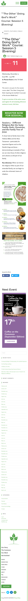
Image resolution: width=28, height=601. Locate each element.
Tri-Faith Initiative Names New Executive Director (11, 369)
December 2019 (4, 477)
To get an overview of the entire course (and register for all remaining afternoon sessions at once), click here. (14, 101)
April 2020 (3, 466)
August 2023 (3, 412)
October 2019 (4, 482)
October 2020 (4, 456)
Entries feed (3, 518)
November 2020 (4, 453)
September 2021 (4, 430)
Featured (3, 501)
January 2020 (3, 474)
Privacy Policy (17, 598)
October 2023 (4, 406)
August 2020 (3, 461)
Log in (2, 516)
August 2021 (3, 432)
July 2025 (3, 399)
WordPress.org (4, 521)
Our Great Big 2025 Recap (6, 363)
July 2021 (3, 435)
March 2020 (3, 469)
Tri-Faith (3, 509)
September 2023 (4, 409)
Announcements (4, 498)
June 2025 (3, 401)
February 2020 (4, 472)
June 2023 (3, 414)
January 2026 (3, 388)
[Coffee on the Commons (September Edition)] (15, 305)
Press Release (3, 503)
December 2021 (4, 425)
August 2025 (3, 396)
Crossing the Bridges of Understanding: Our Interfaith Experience (14, 361)
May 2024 (3, 404)
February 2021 (4, 445)
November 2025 (4, 391)
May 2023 (3, 417)
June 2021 (3, 438)
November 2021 (4, 427)
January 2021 (3, 448)
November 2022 (4, 419)
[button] (6, 275)
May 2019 (3, 487)
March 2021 (3, 443)
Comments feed (4, 520)
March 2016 (3, 490)
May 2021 (3, 440)
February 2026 (4, 386)
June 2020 (3, 464)
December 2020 (4, 451)
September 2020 (4, 458)
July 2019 (3, 485)
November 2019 (4, 479)
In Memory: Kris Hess (5, 366)
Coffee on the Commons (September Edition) (14, 334)
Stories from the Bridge (5, 506)
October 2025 (4, 393)
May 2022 (3, 422)
